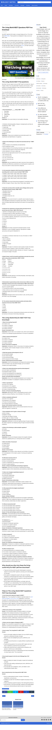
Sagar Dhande (43, 27)
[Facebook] (42, 720)
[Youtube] (50, 720)
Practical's (38, 90)
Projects (42, 90)
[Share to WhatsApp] (10, 692)
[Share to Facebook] (4, 692)
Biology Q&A (43, 78)
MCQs (22, 45)
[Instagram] (48, 720)
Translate (46, 134)
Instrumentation (39, 88)
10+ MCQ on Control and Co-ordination (18, 709)
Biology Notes (8, 2)
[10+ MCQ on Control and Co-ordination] (18, 704)
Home (2, 5)
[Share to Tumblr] (31, 692)
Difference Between (35, 5)
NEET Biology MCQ (5, 688)
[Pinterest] (46, 720)
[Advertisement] (26, 14)
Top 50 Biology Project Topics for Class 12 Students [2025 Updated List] (43, 123)
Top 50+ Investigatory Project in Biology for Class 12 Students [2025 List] (44, 99)
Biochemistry (38, 78)
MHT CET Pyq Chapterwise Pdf (41, 104)
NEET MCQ (7, 35)
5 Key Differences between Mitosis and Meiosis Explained (42, 110)
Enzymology (28, 5)
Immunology (22, 5)
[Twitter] (44, 720)
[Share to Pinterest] (21, 692)
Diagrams (43, 81)
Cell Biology (38, 81)
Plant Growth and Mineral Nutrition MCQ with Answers (6, 709)
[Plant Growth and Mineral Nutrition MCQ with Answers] (7, 704)
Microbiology (11, 5)
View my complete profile (43, 72)
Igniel (50, 723)
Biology (6, 5)
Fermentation (17, 5)
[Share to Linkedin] (26, 692)
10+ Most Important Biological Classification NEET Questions (43, 116)
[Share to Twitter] (15, 692)
